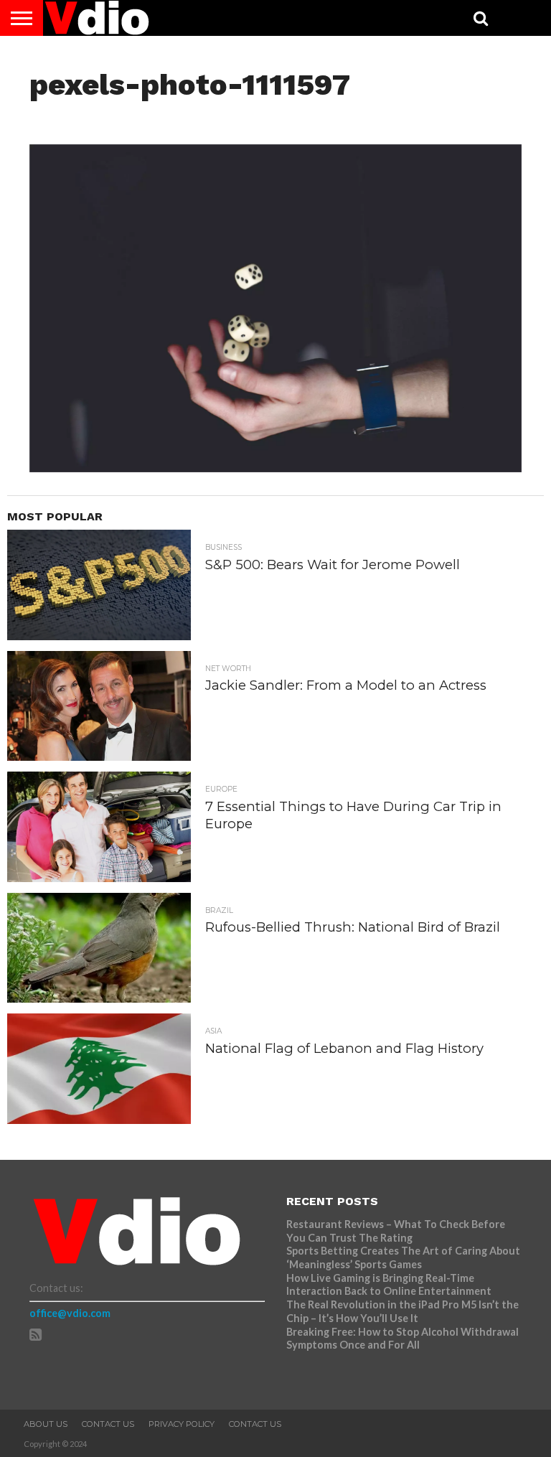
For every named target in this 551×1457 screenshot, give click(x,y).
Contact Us (108, 1424)
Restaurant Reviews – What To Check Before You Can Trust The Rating (395, 1231)
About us (45, 1424)
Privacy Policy (182, 1424)
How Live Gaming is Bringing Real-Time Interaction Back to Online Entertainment (390, 1285)
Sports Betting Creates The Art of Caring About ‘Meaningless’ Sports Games (403, 1257)
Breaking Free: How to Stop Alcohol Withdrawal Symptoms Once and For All (402, 1338)
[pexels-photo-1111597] (275, 467)
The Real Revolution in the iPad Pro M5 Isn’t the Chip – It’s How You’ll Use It (402, 1311)
